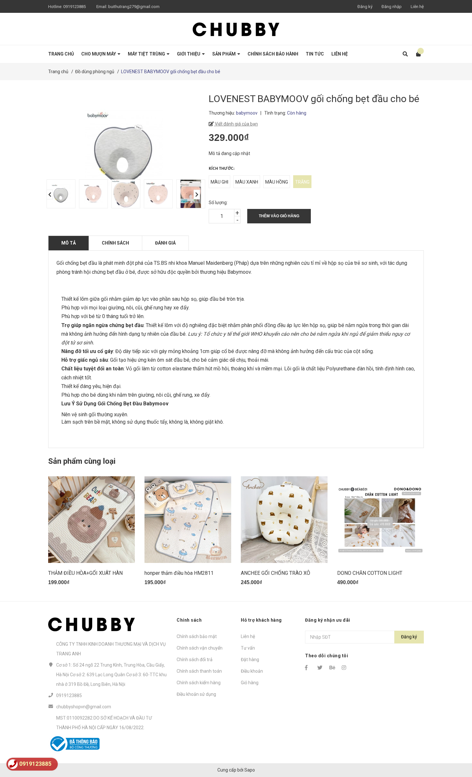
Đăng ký (364, 6)
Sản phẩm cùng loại (82, 461)
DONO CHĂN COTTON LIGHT (369, 573)
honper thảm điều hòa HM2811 (179, 573)
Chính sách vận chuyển (200, 648)
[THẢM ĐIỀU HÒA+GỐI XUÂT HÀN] (91, 519)
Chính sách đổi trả (195, 659)
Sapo (249, 770)
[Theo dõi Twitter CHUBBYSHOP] (320, 667)
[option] (60, 193)
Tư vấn (248, 648)
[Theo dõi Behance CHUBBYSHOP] (332, 667)
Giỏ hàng (249, 682)
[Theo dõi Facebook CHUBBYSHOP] (308, 667)
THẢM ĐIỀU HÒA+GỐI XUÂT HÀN (85, 573)
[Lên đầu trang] (454, 745)
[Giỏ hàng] (416, 54)
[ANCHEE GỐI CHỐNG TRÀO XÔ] (284, 519)
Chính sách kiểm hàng (199, 682)
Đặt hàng (250, 659)
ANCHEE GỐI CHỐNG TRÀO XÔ (275, 573)
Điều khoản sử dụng (196, 694)
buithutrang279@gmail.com (134, 6)
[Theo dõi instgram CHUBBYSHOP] (345, 667)
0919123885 (74, 6)
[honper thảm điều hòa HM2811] (187, 519)
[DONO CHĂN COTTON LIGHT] (380, 519)
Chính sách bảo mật (197, 636)
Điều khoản (252, 671)
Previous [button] (50, 194)
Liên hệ (417, 6)
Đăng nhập (391, 6)
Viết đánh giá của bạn (236, 123)
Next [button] (197, 194)
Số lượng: (218, 202)
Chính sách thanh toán (199, 671)
